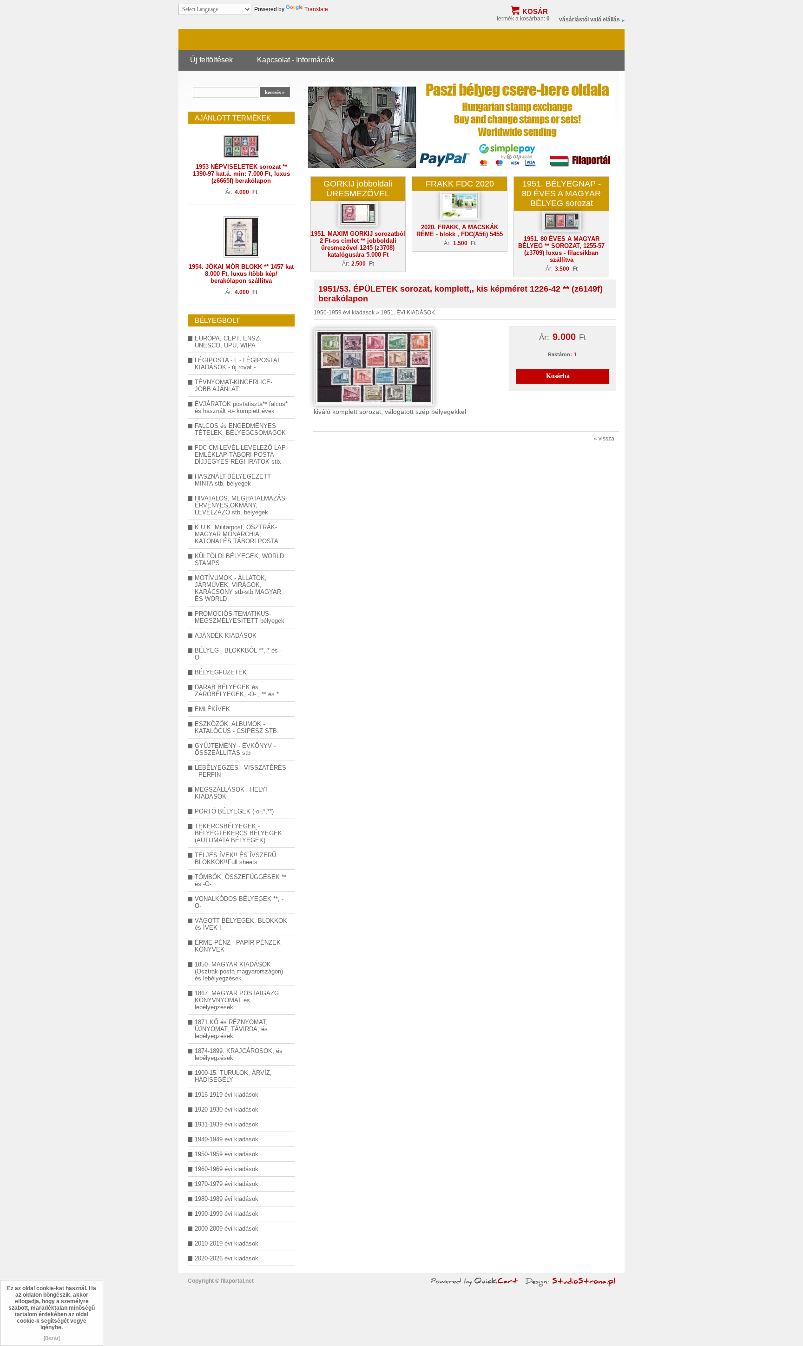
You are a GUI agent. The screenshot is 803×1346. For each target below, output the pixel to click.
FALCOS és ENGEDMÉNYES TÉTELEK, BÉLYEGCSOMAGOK (240, 429)
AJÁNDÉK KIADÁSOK (226, 635)
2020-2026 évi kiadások (226, 1258)
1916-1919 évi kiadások (226, 1094)
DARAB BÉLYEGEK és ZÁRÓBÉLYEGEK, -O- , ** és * (237, 691)
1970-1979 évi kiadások (226, 1183)
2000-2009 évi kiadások (226, 1228)
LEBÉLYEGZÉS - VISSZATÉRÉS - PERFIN (240, 771)
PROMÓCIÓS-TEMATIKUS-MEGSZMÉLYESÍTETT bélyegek (239, 617)
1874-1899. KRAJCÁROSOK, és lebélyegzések (239, 1054)
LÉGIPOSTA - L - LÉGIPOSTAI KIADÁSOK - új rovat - (237, 364)
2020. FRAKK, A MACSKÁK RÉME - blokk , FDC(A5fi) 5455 (459, 231)
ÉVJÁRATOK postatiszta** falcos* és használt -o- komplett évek (241, 407)
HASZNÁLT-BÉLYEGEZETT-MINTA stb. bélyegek (233, 480)
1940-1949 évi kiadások (226, 1139)
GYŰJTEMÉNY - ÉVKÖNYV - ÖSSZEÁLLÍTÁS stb (235, 749)
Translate (316, 9)
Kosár (535, 11)
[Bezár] (52, 1338)
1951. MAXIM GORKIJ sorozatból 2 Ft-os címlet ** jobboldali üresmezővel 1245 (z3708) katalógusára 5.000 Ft (358, 244)
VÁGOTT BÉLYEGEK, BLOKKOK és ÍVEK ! (241, 924)
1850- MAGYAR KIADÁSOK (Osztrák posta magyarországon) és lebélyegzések (239, 971)
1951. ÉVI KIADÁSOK (408, 312)
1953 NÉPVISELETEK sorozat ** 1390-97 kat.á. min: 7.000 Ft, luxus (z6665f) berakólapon (241, 173)
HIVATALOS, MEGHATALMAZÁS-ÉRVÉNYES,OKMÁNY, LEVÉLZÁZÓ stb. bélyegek (241, 505)
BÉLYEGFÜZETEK (221, 672)
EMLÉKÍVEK (212, 709)
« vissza (604, 438)
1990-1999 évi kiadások (226, 1213)
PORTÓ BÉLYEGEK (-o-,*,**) (234, 811)
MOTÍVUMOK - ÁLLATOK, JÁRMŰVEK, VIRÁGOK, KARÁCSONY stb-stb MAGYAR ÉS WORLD (238, 588)
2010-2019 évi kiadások (226, 1243)
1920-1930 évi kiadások (226, 1109)
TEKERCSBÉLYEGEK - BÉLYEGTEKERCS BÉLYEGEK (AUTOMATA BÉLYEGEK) (238, 833)
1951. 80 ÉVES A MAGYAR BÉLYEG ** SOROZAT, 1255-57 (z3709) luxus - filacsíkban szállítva (561, 249)
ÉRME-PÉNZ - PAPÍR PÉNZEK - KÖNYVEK (239, 946)
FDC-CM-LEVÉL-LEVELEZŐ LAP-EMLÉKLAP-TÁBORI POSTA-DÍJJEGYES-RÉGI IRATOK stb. (241, 454)
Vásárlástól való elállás (589, 19)
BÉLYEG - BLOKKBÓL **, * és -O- (238, 654)
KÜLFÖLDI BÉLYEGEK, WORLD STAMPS (239, 559)
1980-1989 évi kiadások (226, 1198)
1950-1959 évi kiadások (226, 1154)
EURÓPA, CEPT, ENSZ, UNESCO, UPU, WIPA (228, 342)
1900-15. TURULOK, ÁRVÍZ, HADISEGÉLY (233, 1076)
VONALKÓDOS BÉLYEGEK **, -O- (239, 902)
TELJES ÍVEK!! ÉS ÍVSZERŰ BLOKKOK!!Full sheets (235, 859)
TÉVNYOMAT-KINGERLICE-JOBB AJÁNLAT (233, 386)
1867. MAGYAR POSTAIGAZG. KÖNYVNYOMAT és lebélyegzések (238, 1000)
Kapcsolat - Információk (295, 59)
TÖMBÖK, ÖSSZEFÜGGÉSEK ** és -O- (240, 880)
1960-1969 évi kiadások (226, 1169)
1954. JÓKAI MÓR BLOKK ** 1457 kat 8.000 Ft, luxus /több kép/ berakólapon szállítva (241, 273)
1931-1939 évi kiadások (226, 1124)
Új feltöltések (211, 59)
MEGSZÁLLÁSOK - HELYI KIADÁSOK (231, 793)
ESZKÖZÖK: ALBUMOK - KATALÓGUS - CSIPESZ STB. (237, 727)
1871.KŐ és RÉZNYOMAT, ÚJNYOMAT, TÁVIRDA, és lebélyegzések (231, 1029)
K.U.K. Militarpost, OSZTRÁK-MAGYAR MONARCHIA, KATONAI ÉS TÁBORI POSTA (236, 534)
